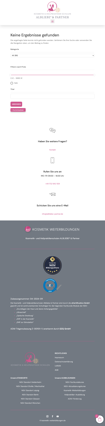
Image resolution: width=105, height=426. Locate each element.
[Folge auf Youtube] (58, 416)
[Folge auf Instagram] (47, 416)
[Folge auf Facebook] (52, 416)
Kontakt (52, 150)
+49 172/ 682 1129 (52, 184)
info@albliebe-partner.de (52, 214)
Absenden (16, 104)
